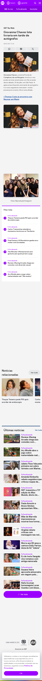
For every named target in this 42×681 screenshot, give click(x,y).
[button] (17, 393)
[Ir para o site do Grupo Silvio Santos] (17, 642)
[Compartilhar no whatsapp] (9, 49)
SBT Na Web (9, 28)
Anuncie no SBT (21, 649)
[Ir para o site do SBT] (33, 642)
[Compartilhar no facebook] (21, 49)
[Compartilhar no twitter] (32, 49)
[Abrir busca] (35, 3)
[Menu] (40, 3)
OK (21, 673)
